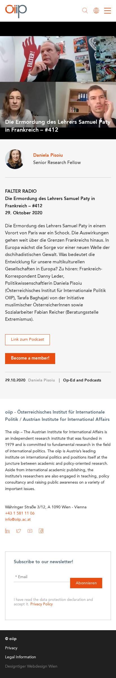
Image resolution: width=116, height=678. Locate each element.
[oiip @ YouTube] (30, 532)
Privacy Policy (41, 604)
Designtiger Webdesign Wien (31, 666)
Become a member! (30, 358)
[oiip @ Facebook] (41, 532)
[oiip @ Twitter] (18, 532)
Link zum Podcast (27, 340)
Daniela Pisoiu (41, 380)
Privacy (11, 648)
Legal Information (20, 657)
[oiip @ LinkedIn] (7, 532)
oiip (17, 11)
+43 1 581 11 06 (20, 513)
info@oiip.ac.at (18, 520)
